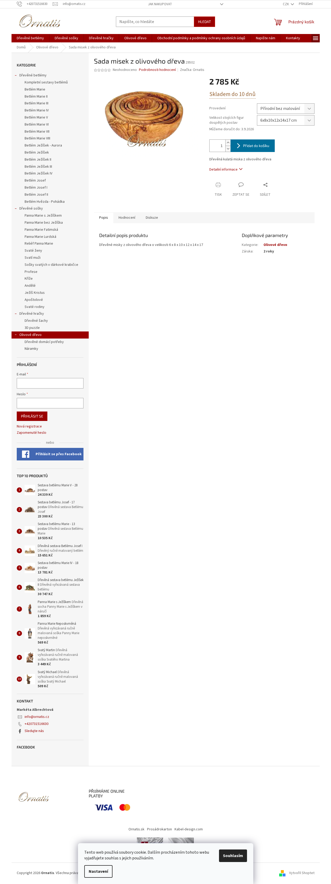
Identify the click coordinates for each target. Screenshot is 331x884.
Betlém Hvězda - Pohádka (45, 201)
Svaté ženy (33, 250)
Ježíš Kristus (35, 292)
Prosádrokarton (159, 829)
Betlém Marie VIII (37, 138)
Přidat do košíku (256, 145)
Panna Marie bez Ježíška (44, 222)
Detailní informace (223, 169)
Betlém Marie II (36, 96)
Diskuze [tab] (152, 217)
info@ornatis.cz (37, 716)
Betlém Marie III (36, 103)
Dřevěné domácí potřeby (44, 342)
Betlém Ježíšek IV (38, 173)
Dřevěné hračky (31, 313)
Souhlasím (233, 856)
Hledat (204, 21)
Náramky (31, 348)
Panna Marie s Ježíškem (43, 215)
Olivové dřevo (30, 334)
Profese (31, 271)
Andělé (30, 285)
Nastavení (98, 871)
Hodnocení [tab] (127, 217)
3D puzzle (32, 327)
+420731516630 (36, 724)
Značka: (192, 69)
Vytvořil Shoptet (302, 873)
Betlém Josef (35, 180)
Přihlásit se (32, 416)
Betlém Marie (35, 89)
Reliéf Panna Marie (39, 243)
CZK (286, 4)
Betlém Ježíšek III (38, 166)
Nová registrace (29, 426)
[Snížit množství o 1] (228, 149)
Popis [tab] (103, 217)
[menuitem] (30, 38)
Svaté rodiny (34, 306)
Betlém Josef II (36, 194)
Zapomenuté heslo (31, 432)
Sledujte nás (34, 731)
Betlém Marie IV (37, 110)
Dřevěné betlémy (33, 75)
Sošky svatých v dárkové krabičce (51, 264)
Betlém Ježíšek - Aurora (43, 145)
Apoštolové (34, 299)
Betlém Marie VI (37, 124)
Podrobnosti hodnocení (157, 69)
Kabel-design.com (189, 829)
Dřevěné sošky (31, 208)
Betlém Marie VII (37, 131)
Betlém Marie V (36, 117)
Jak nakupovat (160, 4)
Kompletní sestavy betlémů (46, 82)
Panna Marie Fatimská (41, 229)
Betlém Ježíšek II (38, 159)
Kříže (29, 278)
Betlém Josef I (36, 187)
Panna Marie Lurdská (40, 236)
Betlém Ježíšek (37, 152)
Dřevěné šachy (36, 320)
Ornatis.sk (136, 829)
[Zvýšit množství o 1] (228, 143)
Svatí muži (33, 257)
